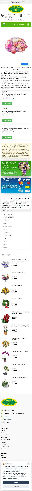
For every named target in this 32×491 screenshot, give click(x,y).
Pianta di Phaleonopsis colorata (20, 351)
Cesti (4, 238)
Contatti (3, 430)
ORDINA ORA (6, 103)
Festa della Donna (8, 217)
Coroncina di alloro (17, 298)
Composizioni (7, 235)
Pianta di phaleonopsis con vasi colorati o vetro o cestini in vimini (20, 325)
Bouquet (5, 220)
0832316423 (26, 14)
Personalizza (16, 486)
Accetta (16, 482)
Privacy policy (4, 435)
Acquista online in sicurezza (9, 179)
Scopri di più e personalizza (10, 478)
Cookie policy (4, 437)
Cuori (5, 241)
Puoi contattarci (17, 205)
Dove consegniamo (5, 432)
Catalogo (20, 24)
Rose (4, 223)
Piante (5, 247)
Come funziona (4, 428)
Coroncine (6, 232)
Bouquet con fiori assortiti (19, 272)
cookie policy (15, 471)
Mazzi (4, 229)
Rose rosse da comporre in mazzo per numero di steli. (20, 312)
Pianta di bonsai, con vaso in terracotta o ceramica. (19, 365)
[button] (28, 24)
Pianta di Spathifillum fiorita (19, 377)
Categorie (7, 210)
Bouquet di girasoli (17, 285)
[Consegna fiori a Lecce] (16, 8)
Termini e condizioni (5, 439)
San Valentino (7, 214)
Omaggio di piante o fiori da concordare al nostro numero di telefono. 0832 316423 (20, 261)
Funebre (5, 244)
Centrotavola (7, 226)
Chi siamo (3, 426)
